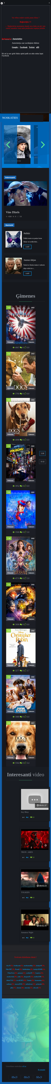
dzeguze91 (27, 976)
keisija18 (39, 965)
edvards (35, 988)
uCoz (24, 1066)
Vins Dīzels (12, 212)
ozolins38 (29, 973)
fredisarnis (17, 965)
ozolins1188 (37, 976)
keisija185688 (37, 969)
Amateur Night (27, 932)
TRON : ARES (27, 852)
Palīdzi (27, 233)
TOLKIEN (25, 892)
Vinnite (29, 980)
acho (19, 976)
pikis (11, 988)
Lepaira (37, 973)
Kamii (17, 969)
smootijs (27, 988)
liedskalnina (26, 969)
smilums (9, 984)
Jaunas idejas (30, 260)
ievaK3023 (19, 980)
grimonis (39, 984)
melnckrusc (29, 984)
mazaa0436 (18, 984)
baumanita (38, 980)
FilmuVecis (11, 973)
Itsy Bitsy (25, 812)
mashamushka (28, 965)
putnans (20, 973)
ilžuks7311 (10, 980)
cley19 (8, 965)
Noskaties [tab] (10, 117)
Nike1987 (9, 969)
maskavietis (10, 976)
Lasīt (27, 247)
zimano (19, 988)
